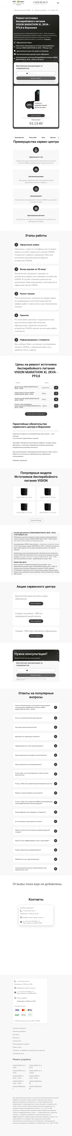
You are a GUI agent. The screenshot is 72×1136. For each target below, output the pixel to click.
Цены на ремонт (36, 115)
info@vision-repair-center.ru (26, 988)
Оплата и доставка (19, 1031)
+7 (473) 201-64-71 (40, 2)
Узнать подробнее (35, 603)
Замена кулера (53, 570)
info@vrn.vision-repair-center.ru (33, 917)
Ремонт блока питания (41, 570)
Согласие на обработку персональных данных (29, 1050)
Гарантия (53, 137)
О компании (17, 1041)
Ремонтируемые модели (21, 1044)
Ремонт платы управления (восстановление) (27, 572)
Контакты (16, 1034)
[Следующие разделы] (58, 137)
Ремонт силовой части (47, 572)
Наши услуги (17, 1047)
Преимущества (19, 137)
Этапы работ (33, 137)
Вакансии (16, 1038)
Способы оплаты (18, 1053)
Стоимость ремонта (19, 1028)
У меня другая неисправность (36, 414)
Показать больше (36, 520)
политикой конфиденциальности (49, 81)
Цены (43, 137)
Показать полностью (20, 460)
